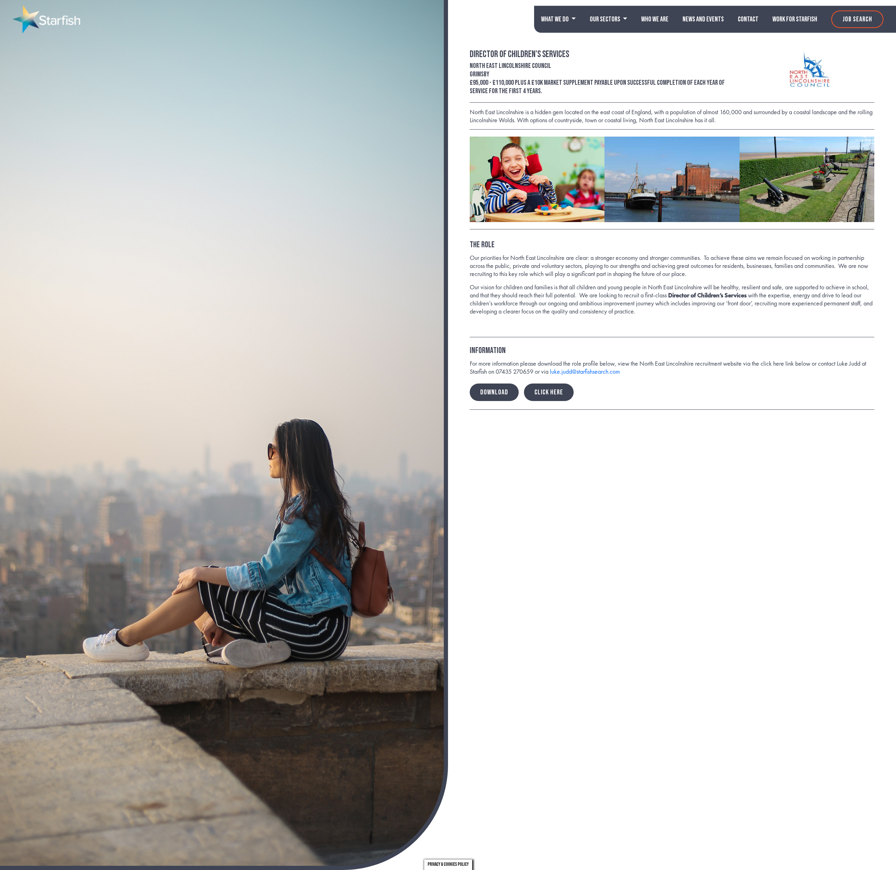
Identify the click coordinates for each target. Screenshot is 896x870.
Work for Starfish (794, 19)
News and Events (703, 19)
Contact (748, 19)
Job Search (857, 19)
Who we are (654, 19)
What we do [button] (555, 19)
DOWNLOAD (494, 392)
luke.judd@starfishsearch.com (585, 371)
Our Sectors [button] (605, 19)
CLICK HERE (548, 392)
